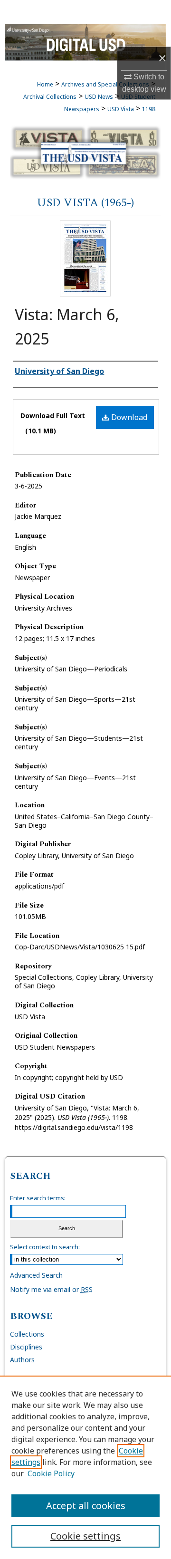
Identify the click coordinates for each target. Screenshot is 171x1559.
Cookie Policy (51, 1473)
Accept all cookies (85, 1505)
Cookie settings (85, 1536)
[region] (85, 1467)
